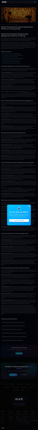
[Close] (29, 206)
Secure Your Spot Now (19, 220)
